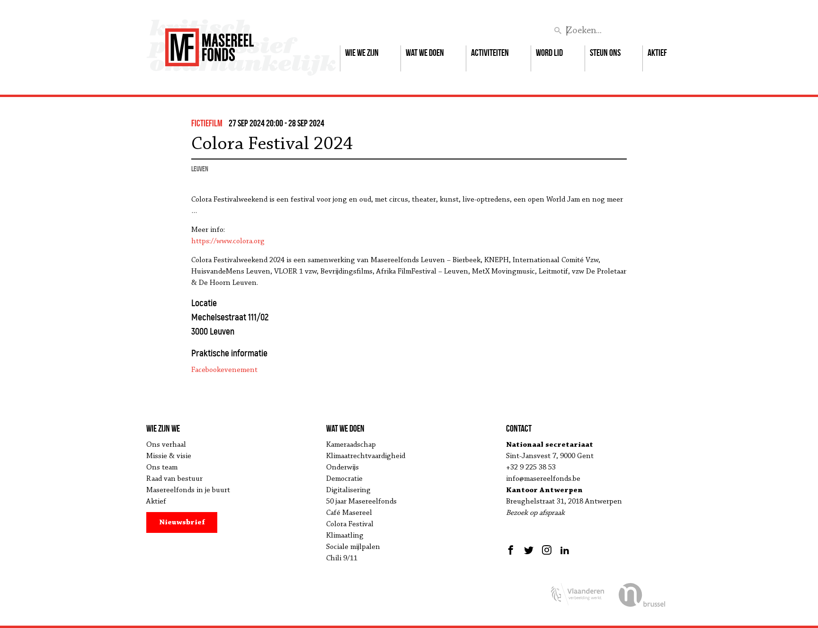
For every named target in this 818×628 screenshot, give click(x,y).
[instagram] (547, 550)
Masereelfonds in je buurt (188, 490)
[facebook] (512, 550)
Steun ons (605, 52)
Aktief (657, 52)
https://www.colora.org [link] (228, 241)
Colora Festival (349, 524)
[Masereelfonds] (209, 43)
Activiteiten (490, 52)
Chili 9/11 (341, 558)
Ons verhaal (166, 445)
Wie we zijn (362, 52)
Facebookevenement (224, 370)
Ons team (162, 467)
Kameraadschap (351, 445)
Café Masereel (349, 513)
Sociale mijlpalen (353, 547)
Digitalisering (348, 490)
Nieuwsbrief (182, 522)
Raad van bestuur (174, 479)
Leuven (199, 169)
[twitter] (529, 550)
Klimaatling (345, 536)
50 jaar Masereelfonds (361, 501)
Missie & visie (168, 456)
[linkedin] (565, 550)
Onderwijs (342, 467)
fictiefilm (206, 123)
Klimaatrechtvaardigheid (365, 456)
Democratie (344, 479)
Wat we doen (425, 52)
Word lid (549, 52)
